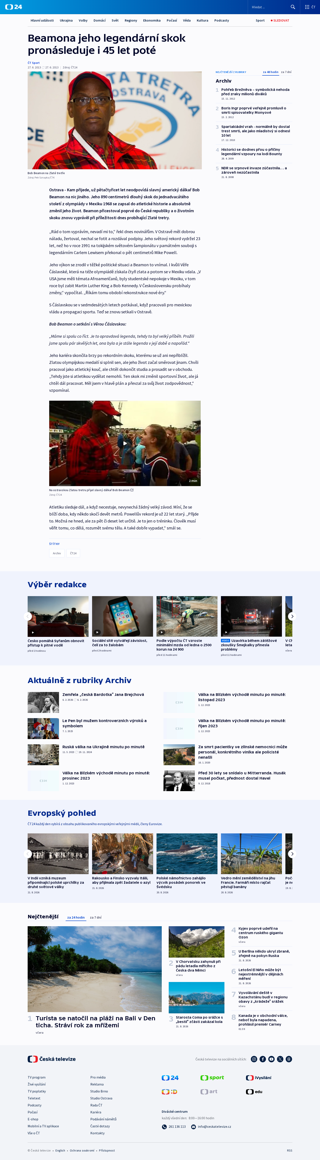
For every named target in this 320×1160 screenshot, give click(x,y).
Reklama (97, 1084)
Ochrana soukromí (82, 1150)
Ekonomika (152, 20)
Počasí (172, 20)
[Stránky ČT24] (170, 1077)
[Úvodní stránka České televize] (52, 1059)
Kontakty (97, 1133)
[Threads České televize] (288, 1059)
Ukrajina (66, 20)
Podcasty (221, 20)
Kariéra (95, 1112)
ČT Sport (34, 63)
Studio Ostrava (101, 1098)
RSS (289, 1150)
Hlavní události (42, 20)
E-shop (33, 1119)
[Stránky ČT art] (208, 1091)
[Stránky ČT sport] (212, 1077)
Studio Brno (99, 1091)
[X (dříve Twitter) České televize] (280, 1059)
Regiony (131, 20)
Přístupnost (107, 1150)
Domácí (100, 20)
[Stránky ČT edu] (254, 1091)
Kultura (202, 20)
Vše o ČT (34, 1133)
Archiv (57, 553)
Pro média (98, 1077)
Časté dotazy (100, 1126)
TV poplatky (37, 1091)
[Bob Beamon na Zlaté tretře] (115, 120)
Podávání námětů (103, 1119)
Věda (187, 20)
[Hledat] (293, 7)
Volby (83, 20)
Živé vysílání (36, 1084)
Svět (115, 20)
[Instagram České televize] (254, 1059)
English (60, 1150)
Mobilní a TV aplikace (43, 1126)
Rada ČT (96, 1105)
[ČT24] (13, 7)
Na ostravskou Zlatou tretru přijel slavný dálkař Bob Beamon (89, 490)
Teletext (34, 1098)
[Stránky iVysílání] (258, 1077)
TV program (36, 1077)
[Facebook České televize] (262, 1059)
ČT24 (73, 553)
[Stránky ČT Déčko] (169, 1091)
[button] (125, 443)
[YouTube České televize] (271, 1059)
